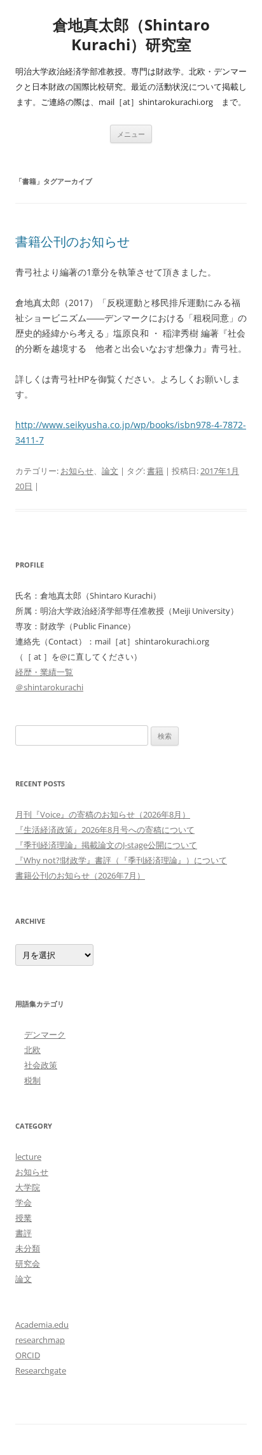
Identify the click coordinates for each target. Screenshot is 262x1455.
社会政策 (40, 1065)
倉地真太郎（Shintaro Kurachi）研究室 (131, 35)
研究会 (27, 1263)
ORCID (27, 1355)
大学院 (27, 1187)
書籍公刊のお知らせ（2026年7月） (80, 875)
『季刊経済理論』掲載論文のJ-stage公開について (106, 845)
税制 (32, 1080)
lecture (28, 1156)
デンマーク (45, 1034)
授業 (23, 1217)
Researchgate (40, 1370)
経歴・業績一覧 (44, 672)
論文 (110, 471)
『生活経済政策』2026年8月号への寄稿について (105, 829)
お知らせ (76, 471)
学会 (23, 1202)
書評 (23, 1233)
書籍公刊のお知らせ (72, 241)
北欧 (32, 1049)
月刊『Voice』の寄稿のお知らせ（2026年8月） (102, 814)
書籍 (155, 471)
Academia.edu (42, 1324)
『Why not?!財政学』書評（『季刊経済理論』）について (121, 860)
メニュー (131, 134)
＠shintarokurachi (49, 687)
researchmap (40, 1340)
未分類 (27, 1248)
